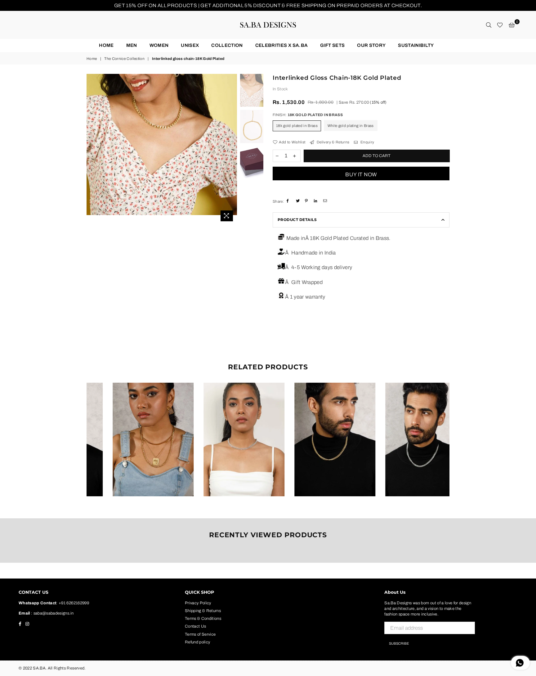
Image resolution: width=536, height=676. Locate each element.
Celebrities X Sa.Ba (281, 45)
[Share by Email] (325, 201)
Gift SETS (332, 45)
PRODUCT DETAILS (297, 219)
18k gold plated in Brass (297, 126)
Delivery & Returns (332, 142)
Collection (227, 45)
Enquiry (367, 142)
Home (106, 45)
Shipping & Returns (203, 611)
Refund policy (197, 642)
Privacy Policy (198, 603)
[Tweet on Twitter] (298, 201)
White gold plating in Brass (351, 126)
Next (231, 149)
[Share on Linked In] (316, 201)
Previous (92, 149)
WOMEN (159, 45)
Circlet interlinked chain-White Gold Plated (223, 431)
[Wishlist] (500, 24)
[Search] (488, 24)
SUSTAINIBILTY (416, 45)
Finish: (308, 115)
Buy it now (361, 175)
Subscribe (399, 643)
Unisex (190, 45)
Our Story (371, 45)
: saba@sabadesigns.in (52, 613)
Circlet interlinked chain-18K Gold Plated (132, 431)
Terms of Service (200, 634)
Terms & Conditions (203, 618)
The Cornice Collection (124, 58)
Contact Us (195, 626)
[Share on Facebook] (289, 201)
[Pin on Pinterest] (307, 201)
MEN (131, 45)
